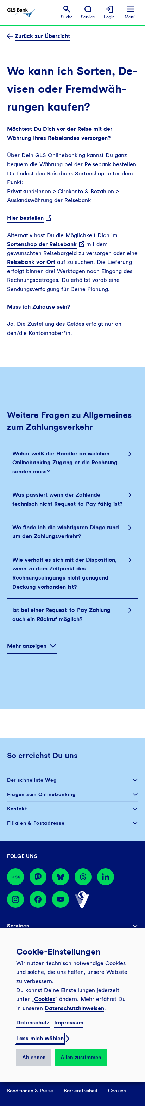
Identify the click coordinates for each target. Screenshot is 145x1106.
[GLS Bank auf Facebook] (38, 900)
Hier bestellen (25, 217)
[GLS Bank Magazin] (15, 876)
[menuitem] (67, 12)
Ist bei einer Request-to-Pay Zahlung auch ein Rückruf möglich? (61, 614)
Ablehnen (34, 1057)
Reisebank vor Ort (31, 262)
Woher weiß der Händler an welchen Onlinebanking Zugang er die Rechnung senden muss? (65, 462)
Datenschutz (33, 1022)
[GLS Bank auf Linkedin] (105, 876)
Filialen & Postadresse (35, 823)
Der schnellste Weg (32, 780)
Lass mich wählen (40, 1038)
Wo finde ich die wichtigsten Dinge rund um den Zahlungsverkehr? (65, 532)
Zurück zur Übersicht (42, 36)
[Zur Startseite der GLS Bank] (21, 12)
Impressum (68, 1022)
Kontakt (17, 808)
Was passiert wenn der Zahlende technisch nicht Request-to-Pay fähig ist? (67, 499)
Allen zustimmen (81, 1057)
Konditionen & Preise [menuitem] (30, 1090)
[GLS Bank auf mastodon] (38, 876)
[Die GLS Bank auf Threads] (83, 876)
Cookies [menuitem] (117, 1090)
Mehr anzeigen (26, 645)
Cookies (44, 999)
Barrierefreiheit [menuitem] (80, 1090)
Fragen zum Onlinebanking (41, 794)
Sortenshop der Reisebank (42, 244)
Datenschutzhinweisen (74, 1008)
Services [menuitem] (18, 926)
